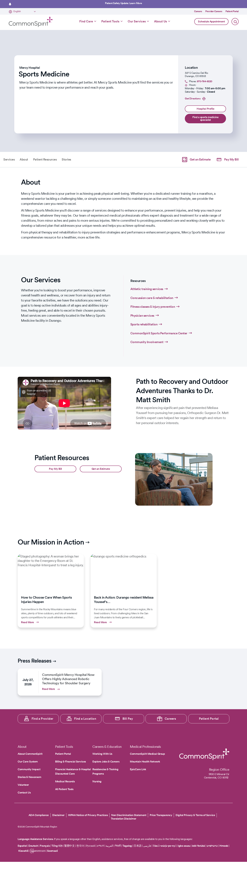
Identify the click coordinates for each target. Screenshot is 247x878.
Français (45, 845)
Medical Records (65, 781)
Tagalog (127, 845)
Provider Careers (213, 11)
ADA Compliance (39, 815)
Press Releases (34, 660)
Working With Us (102, 753)
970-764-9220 (204, 81)
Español (22, 845)
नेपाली (118, 845)
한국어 (80, 845)
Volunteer (23, 784)
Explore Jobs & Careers (105, 761)
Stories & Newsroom (29, 777)
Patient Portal (232, 11)
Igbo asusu (184, 845)
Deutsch (33, 845)
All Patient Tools (64, 789)
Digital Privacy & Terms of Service (195, 815)
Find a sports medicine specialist (205, 118)
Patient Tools (110, 21)
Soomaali (52, 850)
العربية (109, 845)
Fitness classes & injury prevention (152, 306)
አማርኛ (100, 845)
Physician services (142, 315)
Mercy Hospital (29, 67)
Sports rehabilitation (144, 324)
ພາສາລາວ (212, 845)
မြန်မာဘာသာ (37, 850)
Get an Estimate (200, 159)
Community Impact (29, 769)
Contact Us (24, 792)
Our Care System (28, 761)
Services (9, 159)
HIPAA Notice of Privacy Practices (88, 815)
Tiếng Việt (57, 845)
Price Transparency (161, 815)
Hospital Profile (205, 108)
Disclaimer (58, 815)
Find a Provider (42, 718)
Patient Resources (45, 159)
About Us (160, 21)
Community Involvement (146, 342)
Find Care (86, 21)
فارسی (147, 845)
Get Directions (192, 98)
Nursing (96, 781)
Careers (198, 11)
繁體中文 (69, 845)
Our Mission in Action (51, 542)
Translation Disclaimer (123, 818)
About (24, 159)
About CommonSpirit (30, 753)
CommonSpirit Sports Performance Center (158, 333)
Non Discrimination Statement (128, 815)
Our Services (137, 21)
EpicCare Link (138, 769)
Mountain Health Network (145, 761)
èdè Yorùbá (198, 845)
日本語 (138, 845)
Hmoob (223, 845)
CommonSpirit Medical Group (147, 753)
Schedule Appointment (211, 21)
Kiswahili (23, 850)
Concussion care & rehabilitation (151, 298)
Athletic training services (146, 289)
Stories (66, 159)
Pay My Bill (231, 159)
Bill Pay (127, 718)
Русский (90, 845)
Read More (51, 591)
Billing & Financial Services (70, 761)
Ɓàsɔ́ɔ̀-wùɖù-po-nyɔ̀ (164, 845)
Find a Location (85, 718)
